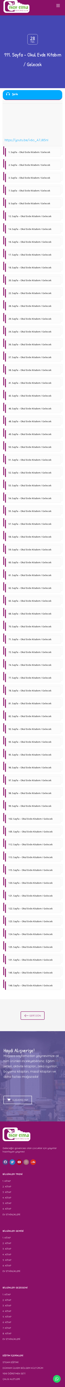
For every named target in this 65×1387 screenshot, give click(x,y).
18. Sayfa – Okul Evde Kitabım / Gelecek (29, 267)
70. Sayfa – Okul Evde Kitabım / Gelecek (29, 626)
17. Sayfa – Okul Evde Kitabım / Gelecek (29, 254)
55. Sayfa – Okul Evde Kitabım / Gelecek (29, 511)
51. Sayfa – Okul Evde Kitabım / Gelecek (29, 459)
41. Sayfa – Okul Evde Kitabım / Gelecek (29, 382)
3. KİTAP (7, 1192)
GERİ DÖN (35, 1015)
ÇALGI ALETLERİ (11, 1379)
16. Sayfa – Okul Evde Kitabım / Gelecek (29, 241)
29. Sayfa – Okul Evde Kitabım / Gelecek (29, 318)
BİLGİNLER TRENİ (13, 1174)
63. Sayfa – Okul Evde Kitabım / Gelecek (29, 600)
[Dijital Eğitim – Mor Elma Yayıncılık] (16, 6)
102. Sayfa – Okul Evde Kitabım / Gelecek (30, 818)
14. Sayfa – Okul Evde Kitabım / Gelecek (29, 229)
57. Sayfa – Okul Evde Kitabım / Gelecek (29, 523)
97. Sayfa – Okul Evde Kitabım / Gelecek (29, 780)
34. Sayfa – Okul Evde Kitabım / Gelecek (29, 331)
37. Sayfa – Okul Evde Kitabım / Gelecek (29, 357)
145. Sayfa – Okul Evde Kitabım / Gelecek (30, 972)
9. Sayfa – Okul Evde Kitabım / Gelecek (29, 203)
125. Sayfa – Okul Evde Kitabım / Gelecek (30, 947)
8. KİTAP (7, 1333)
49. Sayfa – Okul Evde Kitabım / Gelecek (29, 434)
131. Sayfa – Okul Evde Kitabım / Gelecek (30, 959)
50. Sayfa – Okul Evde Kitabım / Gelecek (29, 447)
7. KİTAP (7, 1328)
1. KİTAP (7, 1181)
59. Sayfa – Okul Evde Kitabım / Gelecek (29, 549)
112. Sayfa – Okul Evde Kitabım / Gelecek (30, 844)
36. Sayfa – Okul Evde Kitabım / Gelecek (29, 344)
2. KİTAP (7, 1186)
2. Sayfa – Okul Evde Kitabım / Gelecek (29, 164)
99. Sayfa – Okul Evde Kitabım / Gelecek (29, 805)
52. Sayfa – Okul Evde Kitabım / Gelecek (29, 472)
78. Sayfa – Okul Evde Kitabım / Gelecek (29, 690)
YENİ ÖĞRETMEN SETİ (14, 1373)
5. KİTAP (7, 1203)
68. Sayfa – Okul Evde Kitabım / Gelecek (29, 613)
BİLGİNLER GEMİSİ (13, 1231)
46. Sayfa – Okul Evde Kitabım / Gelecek (29, 408)
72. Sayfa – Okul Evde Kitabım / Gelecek (29, 652)
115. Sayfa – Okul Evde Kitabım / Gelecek (30, 870)
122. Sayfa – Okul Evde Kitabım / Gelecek (30, 908)
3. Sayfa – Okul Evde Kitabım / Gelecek (29, 177)
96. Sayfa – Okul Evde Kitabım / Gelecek (29, 767)
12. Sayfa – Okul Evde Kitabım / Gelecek (29, 216)
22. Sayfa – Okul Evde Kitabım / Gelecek (29, 293)
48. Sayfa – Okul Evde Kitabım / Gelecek (29, 421)
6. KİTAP (7, 1208)
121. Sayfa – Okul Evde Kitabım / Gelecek (30, 895)
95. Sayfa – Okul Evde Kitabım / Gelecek (29, 754)
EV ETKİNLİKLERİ (11, 1214)
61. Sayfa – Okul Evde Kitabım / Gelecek (29, 575)
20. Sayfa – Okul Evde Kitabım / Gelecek (29, 280)
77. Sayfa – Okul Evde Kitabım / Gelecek (29, 677)
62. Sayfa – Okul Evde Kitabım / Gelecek (29, 588)
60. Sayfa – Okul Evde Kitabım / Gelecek (29, 562)
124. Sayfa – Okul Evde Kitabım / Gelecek (30, 934)
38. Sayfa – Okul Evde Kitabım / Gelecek (29, 370)
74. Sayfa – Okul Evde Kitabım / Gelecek (29, 664)
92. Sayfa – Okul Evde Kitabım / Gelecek (29, 729)
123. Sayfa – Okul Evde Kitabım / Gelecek (30, 921)
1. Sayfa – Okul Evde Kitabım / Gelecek (29, 152)
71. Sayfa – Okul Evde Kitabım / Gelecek (29, 639)
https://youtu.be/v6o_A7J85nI (26, 140)
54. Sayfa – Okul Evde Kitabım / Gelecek (29, 498)
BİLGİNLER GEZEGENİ (15, 1287)
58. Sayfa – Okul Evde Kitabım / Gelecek (29, 536)
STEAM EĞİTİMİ (10, 1362)
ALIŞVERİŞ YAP (20, 1099)
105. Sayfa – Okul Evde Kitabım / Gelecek (30, 831)
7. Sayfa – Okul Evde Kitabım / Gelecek (29, 190)
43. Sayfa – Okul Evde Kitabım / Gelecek (29, 395)
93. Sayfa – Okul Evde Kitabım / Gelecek (29, 741)
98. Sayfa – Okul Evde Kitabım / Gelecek (29, 793)
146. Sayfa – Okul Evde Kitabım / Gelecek (30, 985)
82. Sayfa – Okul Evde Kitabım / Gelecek (29, 716)
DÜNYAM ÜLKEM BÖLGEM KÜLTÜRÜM (23, 1368)
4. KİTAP (7, 1197)
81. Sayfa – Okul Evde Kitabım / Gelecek (29, 703)
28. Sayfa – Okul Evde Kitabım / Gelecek (29, 306)
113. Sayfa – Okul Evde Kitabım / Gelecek (30, 857)
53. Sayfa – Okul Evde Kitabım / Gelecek (29, 485)
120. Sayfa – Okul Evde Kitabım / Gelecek (30, 882)
